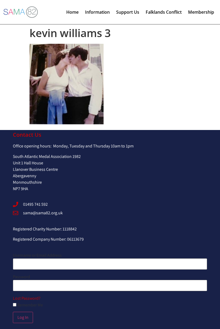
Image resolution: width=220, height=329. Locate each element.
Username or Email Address (37, 255)
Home (72, 12)
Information (97, 12)
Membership (201, 12)
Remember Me (29, 305)
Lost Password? (27, 298)
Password (21, 277)
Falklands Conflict (164, 12)
